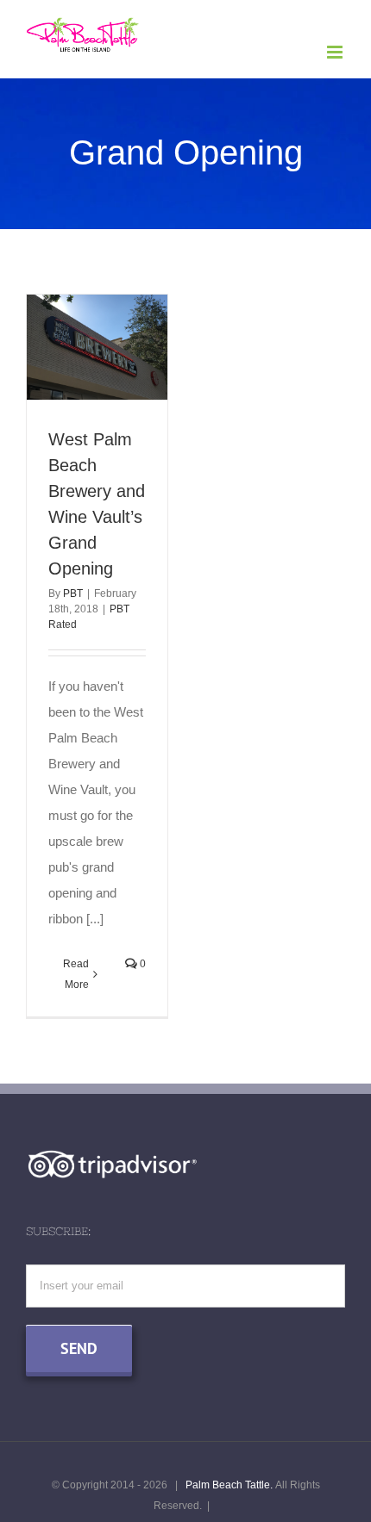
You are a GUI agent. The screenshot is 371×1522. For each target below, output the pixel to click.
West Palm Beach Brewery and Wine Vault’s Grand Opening (93, 321)
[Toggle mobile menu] (336, 52)
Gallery (97, 373)
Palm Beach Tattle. (229, 1485)
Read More (76, 974)
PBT (73, 593)
